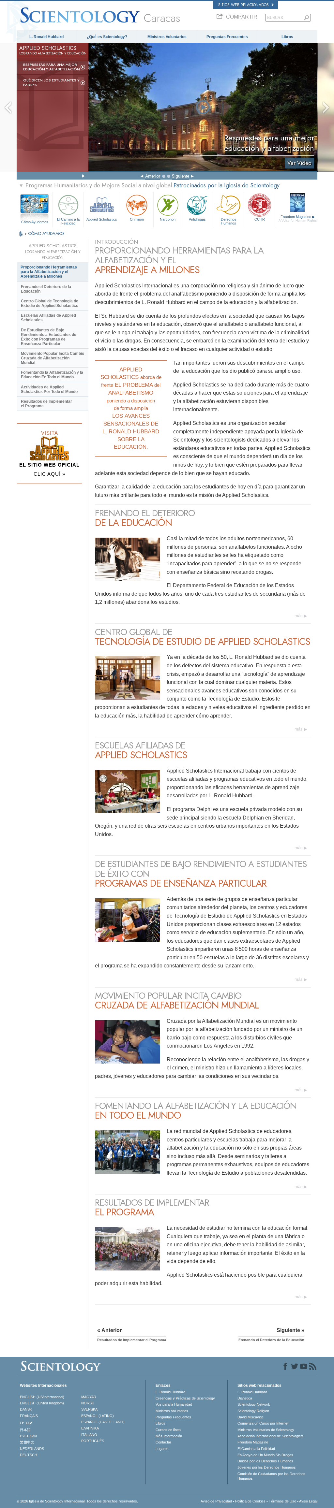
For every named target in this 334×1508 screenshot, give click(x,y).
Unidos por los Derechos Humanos (265, 1461)
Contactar (163, 1442)
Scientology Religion (253, 1411)
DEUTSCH (28, 1455)
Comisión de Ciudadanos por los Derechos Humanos (271, 1476)
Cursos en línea (168, 1430)
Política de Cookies (250, 1501)
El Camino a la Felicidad (68, 221)
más (299, 615)
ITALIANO (89, 1435)
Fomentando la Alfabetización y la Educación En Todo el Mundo (52, 374)
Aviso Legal (308, 1501)
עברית (26, 1422)
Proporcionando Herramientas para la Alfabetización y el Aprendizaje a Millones (49, 272)
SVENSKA (89, 1409)
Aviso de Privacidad (216, 1501)
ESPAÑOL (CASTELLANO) (103, 1422)
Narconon (167, 219)
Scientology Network (253, 1404)
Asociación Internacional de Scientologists (270, 1436)
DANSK (26, 1409)
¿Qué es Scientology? (107, 37)
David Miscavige (250, 1417)
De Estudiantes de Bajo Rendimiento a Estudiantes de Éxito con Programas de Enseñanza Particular (48, 337)
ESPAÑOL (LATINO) (97, 1416)
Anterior (152, 176)
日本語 (25, 1430)
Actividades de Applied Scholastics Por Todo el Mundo (49, 389)
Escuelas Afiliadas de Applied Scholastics (48, 317)
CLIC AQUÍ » (49, 474)
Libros (287, 37)
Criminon (137, 219)
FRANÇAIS (29, 1416)
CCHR (259, 219)
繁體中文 (27, 1442)
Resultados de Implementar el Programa (46, 403)
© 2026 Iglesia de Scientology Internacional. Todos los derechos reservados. (77, 1501)
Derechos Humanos (228, 221)
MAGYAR (88, 1397)
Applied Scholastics (101, 219)
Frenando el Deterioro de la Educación (46, 289)
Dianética (244, 1398)
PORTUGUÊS (92, 1441)
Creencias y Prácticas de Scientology (185, 1398)
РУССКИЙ (28, 1436)
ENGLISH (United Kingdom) (42, 1403)
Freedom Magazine (298, 218)
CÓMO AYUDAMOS (46, 233)
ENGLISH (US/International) (42, 1397)
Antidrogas (197, 219)
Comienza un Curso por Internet (262, 1423)
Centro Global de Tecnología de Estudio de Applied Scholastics (49, 303)
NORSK (87, 1403)
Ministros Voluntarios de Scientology (265, 1430)
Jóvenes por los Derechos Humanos (266, 1467)
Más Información (169, 1436)
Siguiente (180, 176)
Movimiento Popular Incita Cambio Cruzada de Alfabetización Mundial (52, 358)
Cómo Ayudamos (34, 222)
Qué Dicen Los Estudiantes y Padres (51, 82)
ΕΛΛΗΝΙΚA (90, 1428)
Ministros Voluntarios (167, 37)
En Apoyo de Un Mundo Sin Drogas (265, 1455)
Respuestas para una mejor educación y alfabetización (51, 67)
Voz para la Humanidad (174, 1404)
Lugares (162, 1449)
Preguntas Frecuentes (227, 37)
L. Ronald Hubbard (46, 37)
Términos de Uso (282, 1501)
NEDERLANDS (32, 1449)
